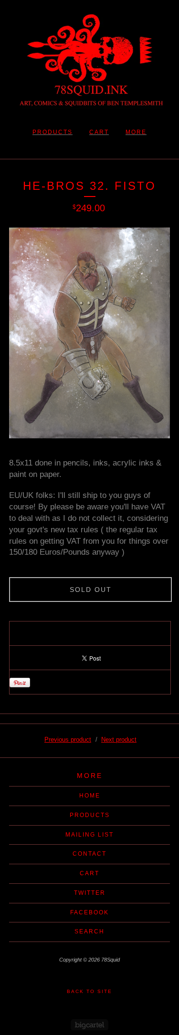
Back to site (89, 991)
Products (52, 132)
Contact (89, 853)
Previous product (67, 739)
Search (89, 931)
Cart (99, 132)
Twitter (89, 893)
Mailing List (89, 834)
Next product (119, 739)
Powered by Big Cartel (89, 1024)
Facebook (89, 912)
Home (89, 795)
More (136, 132)
